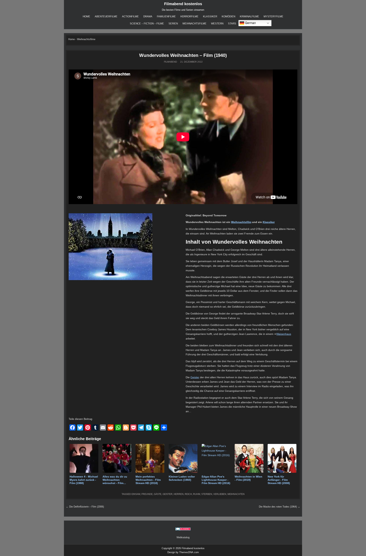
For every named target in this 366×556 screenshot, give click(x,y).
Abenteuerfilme (106, 16)
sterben (206, 494)
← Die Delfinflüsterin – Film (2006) (85, 506)
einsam (136, 494)
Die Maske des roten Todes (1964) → (279, 506)
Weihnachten (236, 494)
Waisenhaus (283, 333)
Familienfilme (166, 16)
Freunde (147, 494)
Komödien (228, 16)
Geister (194, 377)
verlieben (219, 494)
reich (188, 494)
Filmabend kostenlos (183, 4)
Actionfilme (130, 16)
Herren (179, 494)
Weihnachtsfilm (241, 222)
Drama (147, 16)
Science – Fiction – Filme (147, 23)
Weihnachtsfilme (194, 23)
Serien (173, 23)
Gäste (157, 494)
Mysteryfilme (273, 16)
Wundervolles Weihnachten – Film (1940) (183, 55)
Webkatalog (183, 537)
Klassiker (210, 16)
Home (86, 16)
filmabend (170, 62)
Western (217, 23)
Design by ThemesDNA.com (183, 552)
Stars (232, 23)
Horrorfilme (189, 16)
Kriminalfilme (249, 16)
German (250, 22)
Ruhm (196, 494)
